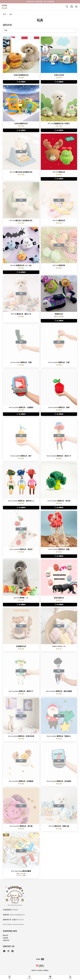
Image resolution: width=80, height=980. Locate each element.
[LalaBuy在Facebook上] (4, 952)
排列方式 (7, 25)
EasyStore (21, 924)
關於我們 (5, 935)
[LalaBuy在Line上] (12, 952)
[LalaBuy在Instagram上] (8, 952)
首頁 (4, 14)
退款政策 (40, 970)
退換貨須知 (6, 940)
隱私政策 (34, 970)
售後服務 (5, 938)
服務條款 (45, 970)
